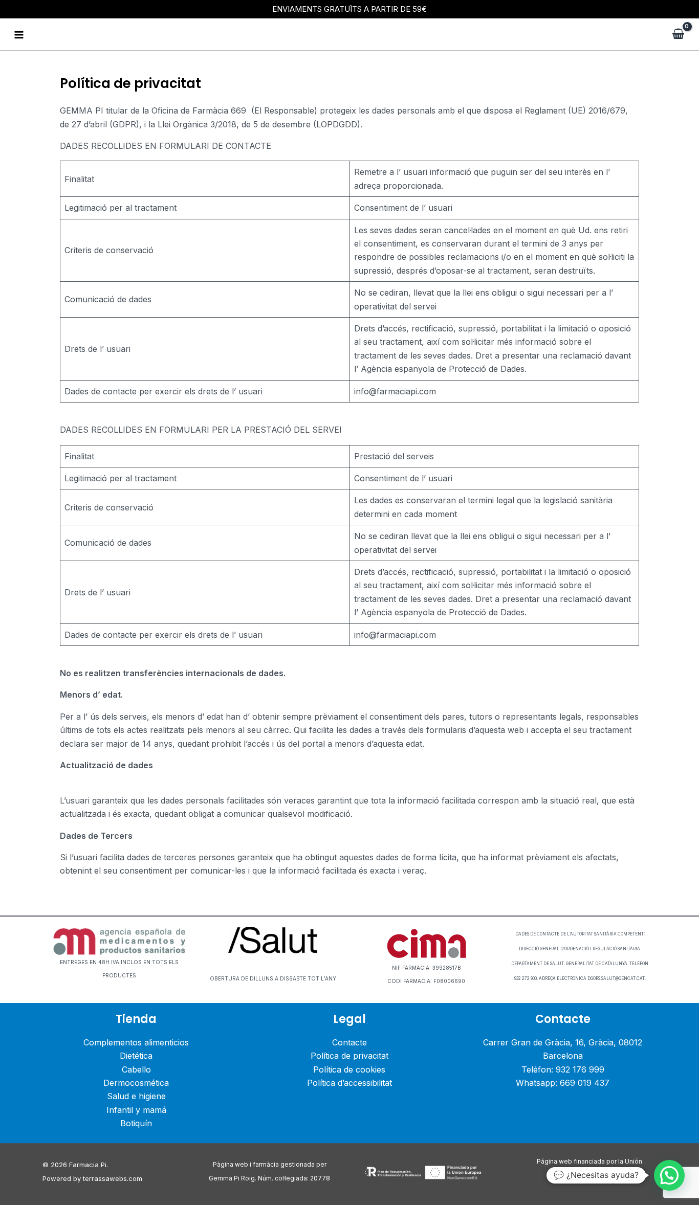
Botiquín (136, 1123)
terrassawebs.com (112, 1178)
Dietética (136, 1056)
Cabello (136, 1069)
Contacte (349, 1042)
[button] (669, 1175)
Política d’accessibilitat (349, 1083)
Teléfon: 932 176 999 (562, 1069)
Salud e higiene (136, 1096)
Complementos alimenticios (136, 1042)
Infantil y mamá (136, 1110)
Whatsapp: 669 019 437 (562, 1083)
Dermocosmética (136, 1083)
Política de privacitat (349, 1056)
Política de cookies (349, 1069)
